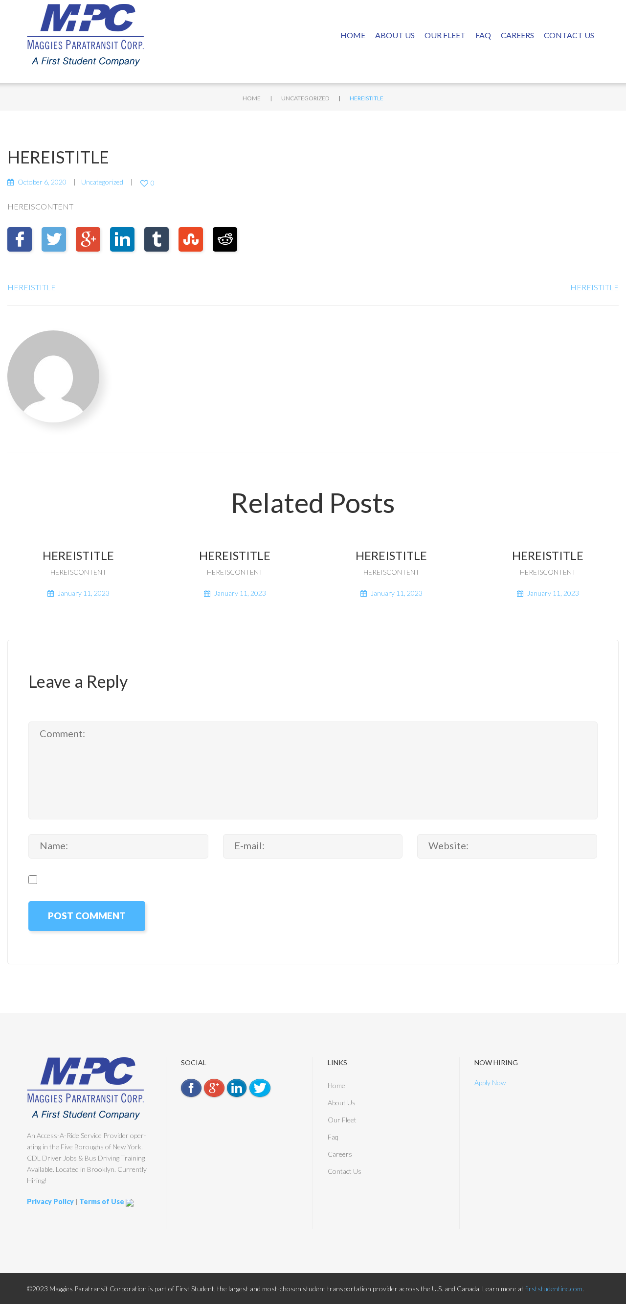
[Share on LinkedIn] (122, 239)
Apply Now (490, 1082)
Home (352, 35)
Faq (483, 35)
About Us (395, 35)
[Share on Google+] (88, 239)
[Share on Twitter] (54, 239)
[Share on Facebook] (19, 239)
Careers (517, 35)
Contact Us (569, 35)
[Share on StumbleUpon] (191, 239)
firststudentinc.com (553, 1288)
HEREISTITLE (31, 287)
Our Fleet (445, 35)
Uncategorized (305, 98)
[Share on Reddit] (225, 239)
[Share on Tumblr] (156, 239)
